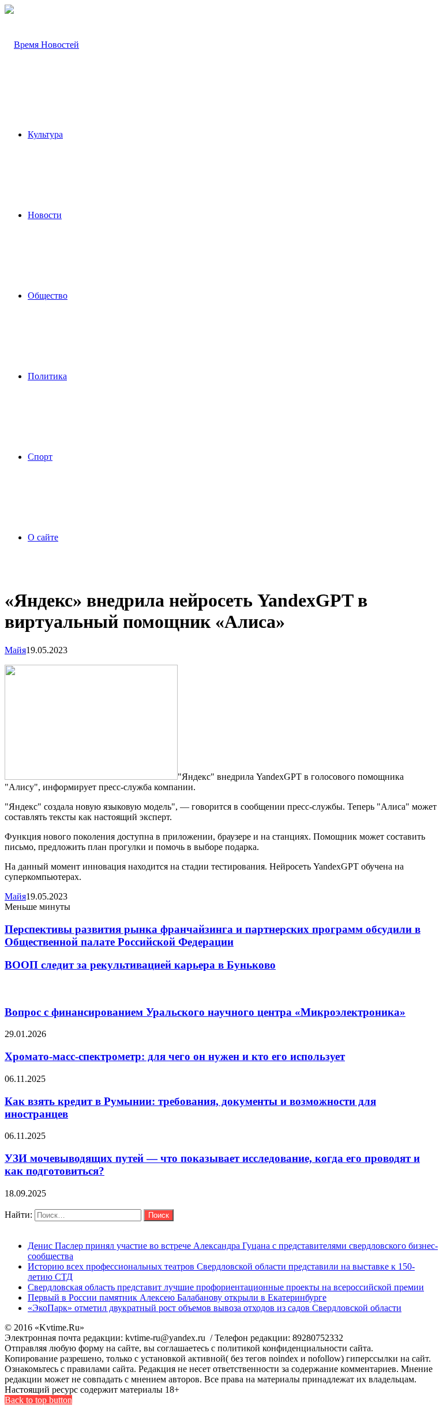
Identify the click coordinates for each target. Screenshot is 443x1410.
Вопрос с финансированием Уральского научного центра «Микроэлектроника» (205, 1012)
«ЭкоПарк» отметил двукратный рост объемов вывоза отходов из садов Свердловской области (214, 1308)
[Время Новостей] (42, 44)
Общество (47, 295)
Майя (15, 650)
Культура (45, 134)
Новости (45, 215)
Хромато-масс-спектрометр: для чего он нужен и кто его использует (175, 1056)
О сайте (43, 537)
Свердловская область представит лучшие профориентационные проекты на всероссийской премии (226, 1287)
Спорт (40, 457)
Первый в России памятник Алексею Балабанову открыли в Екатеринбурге (177, 1297)
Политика (47, 376)
